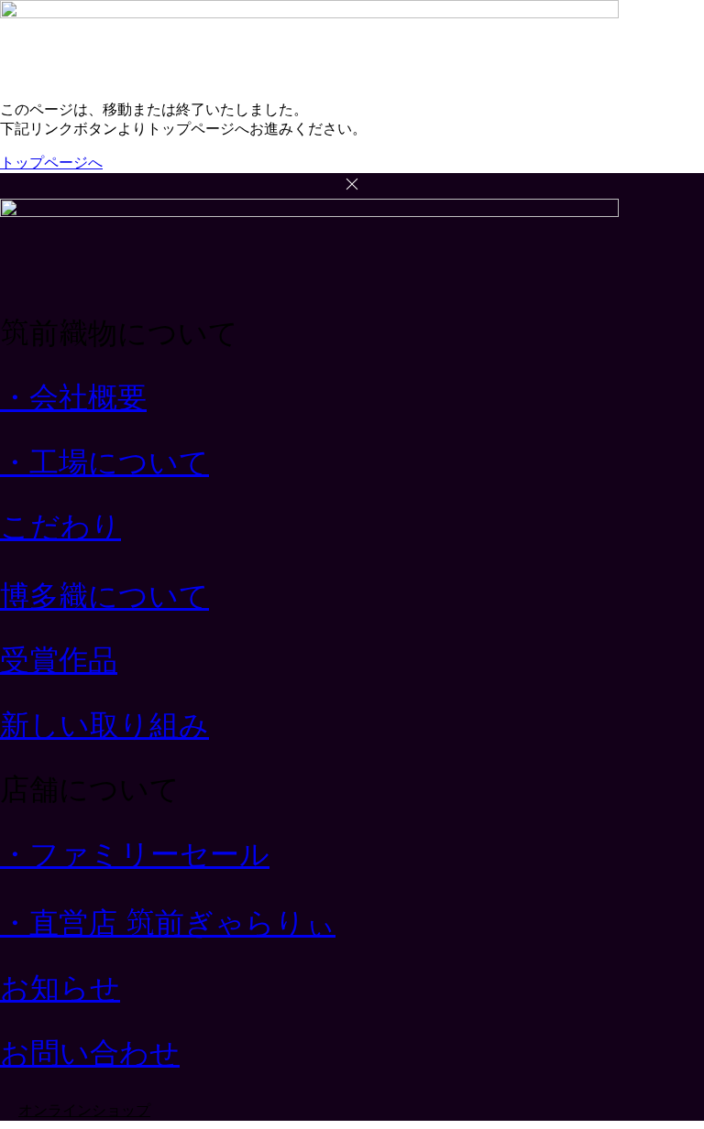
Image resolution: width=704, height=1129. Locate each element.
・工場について (104, 462)
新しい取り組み (104, 725)
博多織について (104, 596)
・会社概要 (73, 397)
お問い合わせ (90, 1053)
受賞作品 (58, 660)
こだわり (60, 526)
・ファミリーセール (135, 854)
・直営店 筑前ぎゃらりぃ (168, 922)
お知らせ (60, 988)
